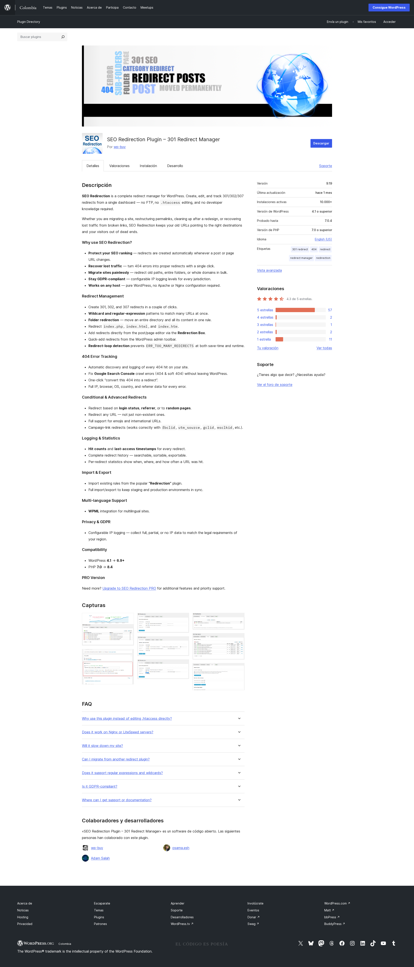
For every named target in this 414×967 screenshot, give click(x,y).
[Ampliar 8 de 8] (239, 669)
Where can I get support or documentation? (117, 800)
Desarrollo (175, 166)
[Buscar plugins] (63, 37)
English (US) (323, 239)
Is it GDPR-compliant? (99, 786)
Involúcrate (255, 903)
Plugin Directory (28, 21)
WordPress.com (337, 903)
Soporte (325, 166)
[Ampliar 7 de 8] (239, 639)
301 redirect (300, 249)
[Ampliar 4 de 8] (183, 642)
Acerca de (24, 903)
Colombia (64, 943)
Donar (254, 917)
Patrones (100, 924)
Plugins (99, 917)
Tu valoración (267, 348)
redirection (323, 258)
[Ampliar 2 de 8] (128, 655)
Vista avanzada (269, 270)
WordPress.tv (182, 924)
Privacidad (24, 924)
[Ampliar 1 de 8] (128, 619)
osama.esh (180, 848)
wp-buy (120, 147)
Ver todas (324, 348)
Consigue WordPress (389, 7)
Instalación (148, 166)
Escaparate (102, 903)
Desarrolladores (182, 917)
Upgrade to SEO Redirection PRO (129, 588)
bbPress (332, 917)
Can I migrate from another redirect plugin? (116, 759)
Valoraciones (119, 166)
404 (314, 249)
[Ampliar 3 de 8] (183, 619)
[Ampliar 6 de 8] (239, 619)
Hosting (22, 917)
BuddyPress (334, 924)
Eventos (253, 910)
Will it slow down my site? (102, 746)
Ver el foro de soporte (274, 384)
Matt (329, 910)
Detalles (92, 166)
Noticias (23, 910)
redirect (325, 249)
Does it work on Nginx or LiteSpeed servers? (117, 732)
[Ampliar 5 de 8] (183, 665)
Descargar (321, 143)
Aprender (177, 903)
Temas (99, 910)
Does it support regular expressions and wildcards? (122, 773)
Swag (253, 924)
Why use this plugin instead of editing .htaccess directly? (127, 719)
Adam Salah (100, 858)
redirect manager (301, 258)
